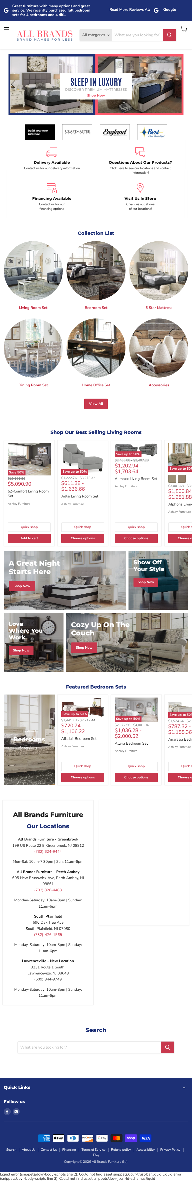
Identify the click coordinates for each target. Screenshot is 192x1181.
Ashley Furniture (19, 504)
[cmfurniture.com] (77, 132)
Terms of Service (94, 1149)
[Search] (169, 35)
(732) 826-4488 (48, 890)
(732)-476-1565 (48, 934)
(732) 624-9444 (48, 851)
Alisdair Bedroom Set (78, 738)
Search (11, 1149)
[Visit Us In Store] (140, 197)
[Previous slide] (14, 84)
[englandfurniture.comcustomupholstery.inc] (115, 132)
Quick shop (29, 527)
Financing (69, 1149)
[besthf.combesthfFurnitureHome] (152, 132)
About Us (28, 1149)
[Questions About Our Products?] (140, 161)
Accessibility (145, 1149)
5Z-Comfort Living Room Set (28, 494)
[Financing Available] (52, 197)
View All (96, 403)
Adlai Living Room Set (79, 496)
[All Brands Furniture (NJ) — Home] (44, 35)
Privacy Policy (170, 1149)
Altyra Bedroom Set (131, 743)
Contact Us (49, 1149)
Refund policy (121, 1149)
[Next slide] (178, 84)
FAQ (96, 1155)
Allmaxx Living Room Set (136, 478)
